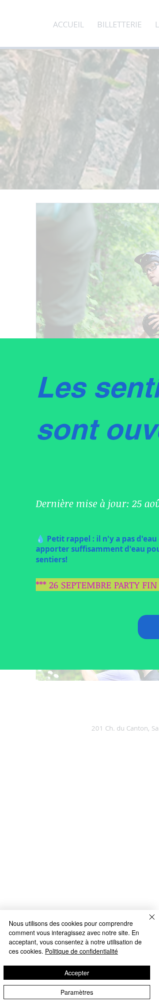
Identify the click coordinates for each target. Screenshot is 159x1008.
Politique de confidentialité (81, 951)
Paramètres (77, 992)
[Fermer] (146, 922)
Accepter (76, 972)
